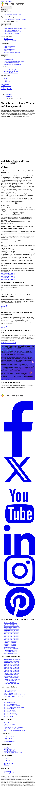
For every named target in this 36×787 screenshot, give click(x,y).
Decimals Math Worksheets (11, 676)
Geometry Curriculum (10, 644)
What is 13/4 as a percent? (7, 274)
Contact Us (7, 81)
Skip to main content (6, 1)
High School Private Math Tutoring (13, 727)
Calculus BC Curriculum (10, 653)
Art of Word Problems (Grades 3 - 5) (13, 696)
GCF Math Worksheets (10, 682)
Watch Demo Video (6, 86)
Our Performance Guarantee (11, 33)
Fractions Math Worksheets (11, 674)
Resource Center (8, 59)
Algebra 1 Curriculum (10, 642)
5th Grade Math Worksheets (11, 667)
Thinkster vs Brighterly (10, 713)
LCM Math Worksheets (10, 680)
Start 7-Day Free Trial (6, 89)
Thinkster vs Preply (9, 708)
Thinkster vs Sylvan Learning (12, 705)
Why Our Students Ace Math (11, 729)
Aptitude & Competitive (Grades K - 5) (14, 694)
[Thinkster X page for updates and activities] (19, 488)
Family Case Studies (9, 46)
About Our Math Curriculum (11, 626)
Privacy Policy (4, 778)
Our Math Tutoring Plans (10, 624)
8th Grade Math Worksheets (11, 671)
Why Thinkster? (5, 24)
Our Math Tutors (8, 39)
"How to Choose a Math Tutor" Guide (14, 61)
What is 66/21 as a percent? (8, 279)
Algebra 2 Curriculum (10, 645)
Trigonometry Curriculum (11, 648)
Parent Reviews (8, 47)
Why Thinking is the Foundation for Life (15, 730)
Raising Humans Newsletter (11, 62)
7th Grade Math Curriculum (11, 638)
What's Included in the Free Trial (12, 31)
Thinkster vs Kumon (9, 702)
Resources (4, 55)
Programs (3, 9)
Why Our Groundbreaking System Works (15, 28)
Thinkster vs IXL (8, 716)
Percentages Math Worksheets (12, 679)
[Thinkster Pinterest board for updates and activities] (19, 616)
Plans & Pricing (5, 84)
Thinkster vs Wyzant (9, 710)
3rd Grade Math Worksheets (11, 664)
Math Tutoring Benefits (10, 749)
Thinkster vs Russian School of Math (14, 707)
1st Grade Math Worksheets (11, 661)
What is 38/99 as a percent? (8, 276)
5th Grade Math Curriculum (11, 635)
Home (5, 91)
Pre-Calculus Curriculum (10, 650)
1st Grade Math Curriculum (11, 629)
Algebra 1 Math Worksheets (11, 673)
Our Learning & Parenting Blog (12, 64)
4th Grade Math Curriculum (11, 633)
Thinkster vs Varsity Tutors (11, 714)
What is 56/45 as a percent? (8, 273)
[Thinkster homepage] (12, 5)
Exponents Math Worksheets (11, 683)
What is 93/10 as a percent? (8, 277)
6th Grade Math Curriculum (11, 636)
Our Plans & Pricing (9, 724)
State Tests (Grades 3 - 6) (10, 693)
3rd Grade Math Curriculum (11, 632)
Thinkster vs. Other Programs (12, 52)
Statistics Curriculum (9, 647)
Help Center (7, 760)
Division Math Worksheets (11, 677)
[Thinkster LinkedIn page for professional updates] (19, 554)
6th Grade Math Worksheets (11, 668)
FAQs (5, 78)
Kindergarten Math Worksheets (12, 659)
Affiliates (6, 765)
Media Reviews (8, 50)
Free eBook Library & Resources (13, 752)
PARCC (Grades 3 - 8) (10, 690)
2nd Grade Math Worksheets (11, 662)
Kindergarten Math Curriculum (12, 627)
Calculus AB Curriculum (10, 651)
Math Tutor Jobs (8, 763)
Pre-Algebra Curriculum (10, 641)
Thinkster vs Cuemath (10, 711)
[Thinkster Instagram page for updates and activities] (19, 586)
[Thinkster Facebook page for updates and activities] (19, 456)
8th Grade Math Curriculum (11, 639)
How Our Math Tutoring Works (12, 14)
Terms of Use (11, 778)
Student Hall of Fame (9, 49)
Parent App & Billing (9, 773)
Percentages (9, 96)
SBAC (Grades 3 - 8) (9, 691)
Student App (7, 771)
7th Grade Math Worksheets (11, 670)
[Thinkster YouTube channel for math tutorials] (19, 522)
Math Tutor (9, 94)
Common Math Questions (11, 73)
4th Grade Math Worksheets (11, 665)
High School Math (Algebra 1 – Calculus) (15, 19)
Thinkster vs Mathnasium (10, 704)
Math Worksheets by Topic (11, 71)
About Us (6, 80)
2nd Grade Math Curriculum (11, 630)
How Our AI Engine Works (11, 30)
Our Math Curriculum (10, 40)
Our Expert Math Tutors (10, 623)
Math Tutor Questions (10, 751)
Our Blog (6, 748)
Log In (2, 87)
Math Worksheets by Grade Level (13, 70)
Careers (6, 762)
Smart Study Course (9, 726)
